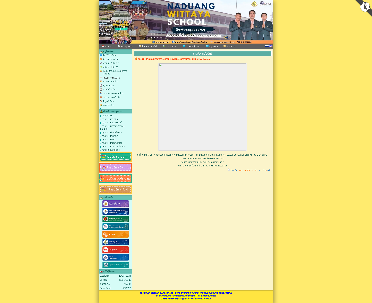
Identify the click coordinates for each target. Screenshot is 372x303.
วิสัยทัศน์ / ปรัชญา (111, 63)
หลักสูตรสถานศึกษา (111, 81)
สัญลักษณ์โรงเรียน (111, 59)
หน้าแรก (108, 46)
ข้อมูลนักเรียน (108, 101)
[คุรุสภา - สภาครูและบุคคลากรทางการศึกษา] (115, 237)
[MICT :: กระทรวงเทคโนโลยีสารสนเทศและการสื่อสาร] (115, 245)
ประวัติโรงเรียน (109, 55)
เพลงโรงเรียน (108, 105)
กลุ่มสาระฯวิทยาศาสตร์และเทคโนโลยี (112, 127)
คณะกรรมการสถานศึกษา (113, 93)
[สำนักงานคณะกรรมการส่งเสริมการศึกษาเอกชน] (115, 222)
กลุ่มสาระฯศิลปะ (108, 139)
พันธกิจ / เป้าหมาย (110, 67)
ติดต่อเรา (230, 46)
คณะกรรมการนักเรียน (112, 97)
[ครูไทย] (115, 260)
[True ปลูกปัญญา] (115, 253)
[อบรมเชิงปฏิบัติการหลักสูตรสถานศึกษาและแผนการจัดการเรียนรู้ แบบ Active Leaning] (203, 150)
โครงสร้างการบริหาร (111, 78)
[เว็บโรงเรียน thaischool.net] (115, 268)
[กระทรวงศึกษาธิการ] (115, 207)
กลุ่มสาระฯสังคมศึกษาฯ (111, 132)
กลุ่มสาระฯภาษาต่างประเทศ (113, 146)
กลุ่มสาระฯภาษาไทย (109, 119)
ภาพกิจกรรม (171, 46)
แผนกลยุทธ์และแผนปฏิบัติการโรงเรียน (115, 72)
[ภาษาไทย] (267, 46)
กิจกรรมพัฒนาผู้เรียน (110, 149)
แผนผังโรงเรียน (109, 89)
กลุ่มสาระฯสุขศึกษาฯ (110, 135)
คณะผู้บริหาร (126, 46)
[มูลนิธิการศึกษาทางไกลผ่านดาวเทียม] (115, 214)
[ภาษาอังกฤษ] (270, 46)
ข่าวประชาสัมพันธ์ (149, 46)
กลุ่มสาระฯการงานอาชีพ (111, 142)
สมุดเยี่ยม (213, 46)
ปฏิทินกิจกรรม (108, 85)
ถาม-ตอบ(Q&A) (192, 46)
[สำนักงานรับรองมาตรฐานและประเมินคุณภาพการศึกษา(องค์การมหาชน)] (115, 230)
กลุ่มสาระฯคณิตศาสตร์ (111, 122)
